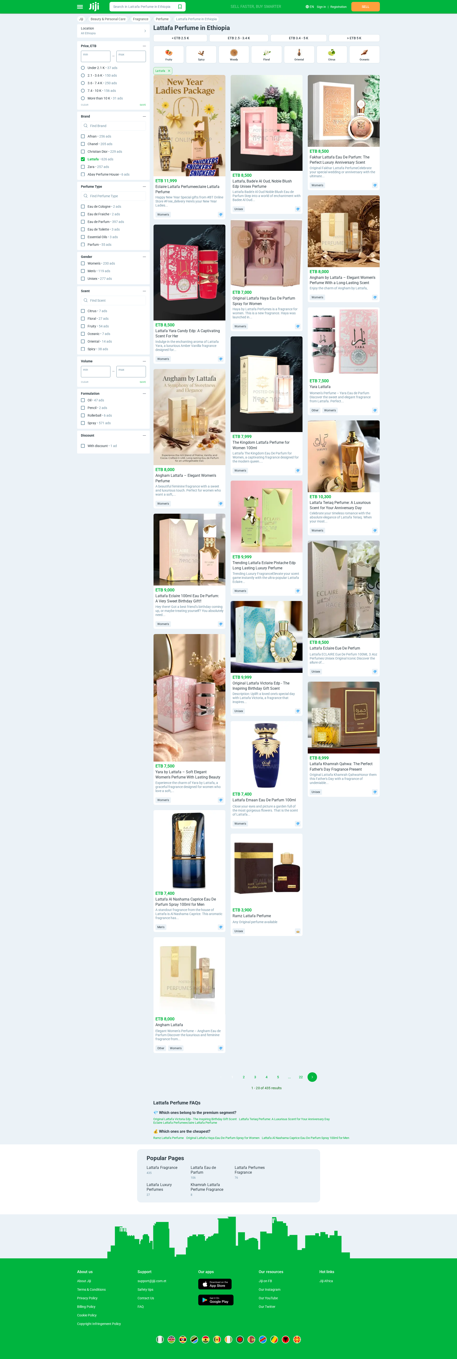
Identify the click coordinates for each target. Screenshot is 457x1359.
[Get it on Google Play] (215, 1301)
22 (301, 1077)
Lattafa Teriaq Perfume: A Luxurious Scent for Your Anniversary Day (284, 1119)
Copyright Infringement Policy (99, 1324)
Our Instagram (269, 1289)
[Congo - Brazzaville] (274, 1339)
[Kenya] (171, 1339)
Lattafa (160, 71)
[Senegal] (217, 1339)
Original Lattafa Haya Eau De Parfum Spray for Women (222, 1138)
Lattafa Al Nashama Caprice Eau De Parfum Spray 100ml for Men (305, 1138)
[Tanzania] (194, 1339)
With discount (102, 446)
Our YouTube (268, 1298)
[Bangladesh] (240, 1339)
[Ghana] (205, 1339)
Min (85, 54)
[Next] (312, 1077)
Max (121, 54)
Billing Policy (86, 1307)
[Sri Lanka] (251, 1339)
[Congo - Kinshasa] (263, 1339)
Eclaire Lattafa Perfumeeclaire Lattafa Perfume (185, 1122)
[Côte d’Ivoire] (228, 1339)
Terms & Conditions (91, 1289)
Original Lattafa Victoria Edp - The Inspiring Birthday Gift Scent (195, 1119)
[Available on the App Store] (215, 1285)
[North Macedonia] (297, 1339)
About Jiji (84, 1281)
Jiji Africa (326, 1281)
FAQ (141, 1307)
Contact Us (146, 1298)
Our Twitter (267, 1307)
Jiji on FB (265, 1281)
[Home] (94, 6)
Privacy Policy (87, 1298)
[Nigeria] (160, 1339)
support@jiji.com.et (152, 1281)
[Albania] (285, 1339)
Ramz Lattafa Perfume (168, 1138)
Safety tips (145, 1289)
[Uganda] (183, 1339)
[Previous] (221, 1077)
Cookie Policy (87, 1315)
